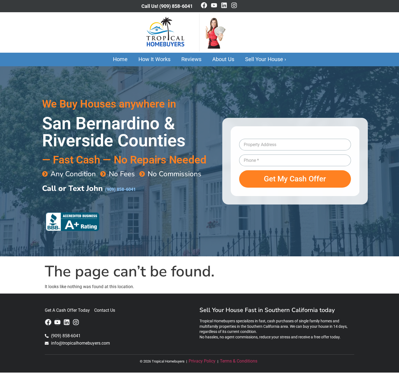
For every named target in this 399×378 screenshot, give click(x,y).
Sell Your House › (265, 59)
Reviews (191, 59)
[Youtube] (214, 5)
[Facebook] (204, 5)
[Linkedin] (224, 5)
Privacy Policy (203, 361)
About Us (223, 59)
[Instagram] (234, 5)
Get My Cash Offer (295, 178)
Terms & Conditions (239, 361)
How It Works (154, 59)
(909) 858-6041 (120, 189)
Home (120, 59)
